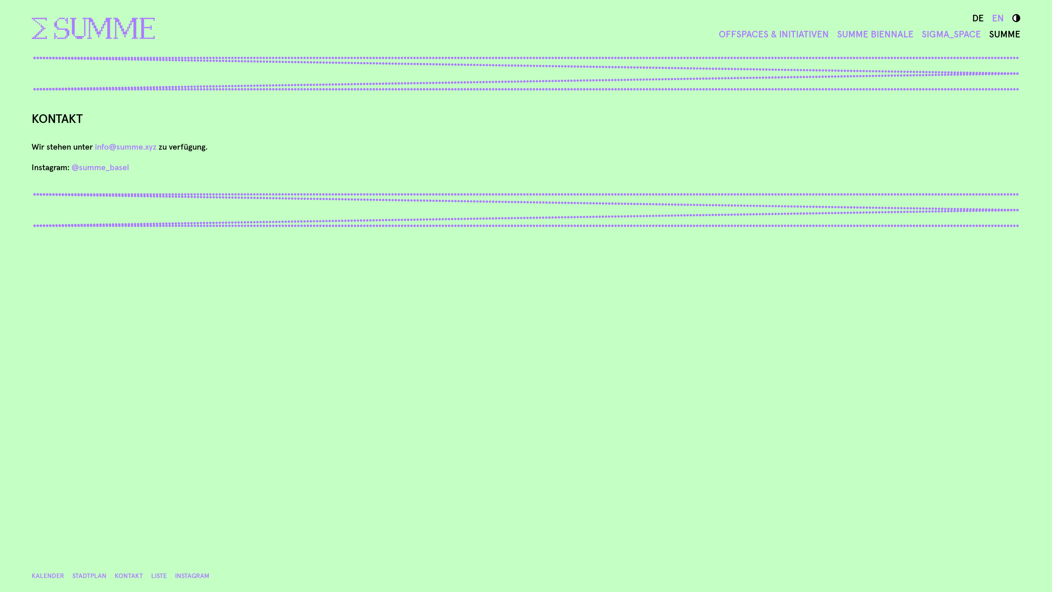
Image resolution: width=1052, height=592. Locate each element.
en (998, 18)
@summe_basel (100, 167)
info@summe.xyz (126, 146)
